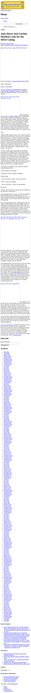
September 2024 (8, 381)
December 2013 (8, 542)
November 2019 (8, 439)
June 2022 (6, 398)
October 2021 (7, 410)
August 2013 (7, 548)
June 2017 (6, 481)
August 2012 (7, 565)
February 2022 (7, 404)
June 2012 (6, 568)
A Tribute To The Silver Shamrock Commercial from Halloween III (16, 646)
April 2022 (6, 401)
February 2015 (7, 522)
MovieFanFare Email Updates (11, 676)
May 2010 (6, 604)
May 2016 (6, 500)
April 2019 (6, 449)
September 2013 (8, 546)
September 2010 (8, 599)
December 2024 (8, 376)
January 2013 (7, 558)
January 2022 (7, 405)
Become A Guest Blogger (10, 679)
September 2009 (8, 616)
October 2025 (7, 362)
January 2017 (7, 488)
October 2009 (7, 615)
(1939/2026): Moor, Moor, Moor (17, 664)
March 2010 (7, 607)
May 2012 (6, 570)
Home (5, 21)
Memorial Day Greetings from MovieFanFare (15, 662)
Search (3, 29)
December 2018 (8, 455)
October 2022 (7, 392)
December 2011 (8, 577)
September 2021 (8, 411)
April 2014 (6, 536)
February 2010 (7, 609)
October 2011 (7, 580)
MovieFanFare (14, 684)
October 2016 (7, 493)
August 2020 (7, 426)
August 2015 (7, 513)
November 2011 (8, 578)
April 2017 (6, 484)
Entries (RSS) (7, 689)
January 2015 (7, 523)
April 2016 (6, 501)
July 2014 (6, 532)
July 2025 (6, 366)
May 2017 (6, 482)
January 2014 (7, 541)
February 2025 (7, 373)
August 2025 (7, 365)
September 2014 (8, 529)
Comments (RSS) (8, 691)
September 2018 (8, 459)
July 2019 (6, 445)
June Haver (8, 89)
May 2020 (6, 430)
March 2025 (7, 372)
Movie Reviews (24, 45)
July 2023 (6, 384)
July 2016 (6, 497)
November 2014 (8, 526)
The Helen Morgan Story (17, 272)
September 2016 (8, 494)
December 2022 (8, 389)
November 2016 (8, 491)
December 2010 (8, 594)
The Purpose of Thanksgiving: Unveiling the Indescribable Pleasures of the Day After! (15, 639)
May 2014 (6, 535)
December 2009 (8, 612)
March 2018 (7, 468)
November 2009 (8, 613)
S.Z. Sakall (7, 92)
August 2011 (7, 583)
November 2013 (8, 543)
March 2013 (7, 555)
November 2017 (8, 474)
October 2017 (7, 475)
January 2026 (7, 357)
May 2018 (6, 465)
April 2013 (6, 554)
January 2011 (7, 593)
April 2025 (6, 371)
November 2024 (8, 378)
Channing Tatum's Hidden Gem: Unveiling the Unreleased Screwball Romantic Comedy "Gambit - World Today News (17, 634)
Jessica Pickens (10, 43)
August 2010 (7, 600)
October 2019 (7, 440)
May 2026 (6, 352)
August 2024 (7, 382)
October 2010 (7, 597)
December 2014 (8, 525)
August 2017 (7, 478)
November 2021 (8, 408)
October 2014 (7, 527)
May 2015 (6, 517)
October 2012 (7, 562)
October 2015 (7, 510)
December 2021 (8, 407)
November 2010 (8, 596)
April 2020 (6, 432)
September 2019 (8, 442)
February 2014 (7, 539)
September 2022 (8, 394)
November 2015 (8, 509)
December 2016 (8, 490)
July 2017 (6, 480)
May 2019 (6, 448)
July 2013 (6, 549)
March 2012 (7, 572)
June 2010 (6, 603)
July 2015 (6, 514)
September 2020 (8, 424)
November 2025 (8, 360)
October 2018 (7, 458)
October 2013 (7, 545)
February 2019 (7, 452)
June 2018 (6, 464)
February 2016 (7, 504)
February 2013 (7, 556)
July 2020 (6, 427)
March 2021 (7, 420)
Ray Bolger (24, 89)
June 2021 (6, 416)
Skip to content (4, 18)
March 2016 (7, 503)
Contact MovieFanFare (9, 681)
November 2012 (8, 561)
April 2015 (6, 519)
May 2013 (6, 552)
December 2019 (8, 437)
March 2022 (7, 403)
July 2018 (6, 462)
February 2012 (7, 574)
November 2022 (8, 391)
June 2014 (6, 533)
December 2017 (8, 472)
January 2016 (7, 506)
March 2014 (7, 538)
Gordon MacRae (16, 89)
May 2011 (6, 587)
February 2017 (7, 487)
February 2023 (7, 387)
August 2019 (7, 443)
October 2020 (7, 423)
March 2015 (7, 520)
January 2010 (7, 610)
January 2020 (7, 436)
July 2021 (6, 414)
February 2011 (7, 591)
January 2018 (7, 471)
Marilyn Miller (14, 116)
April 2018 (6, 466)
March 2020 (7, 433)
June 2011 (6, 586)
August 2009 (7, 618)
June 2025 (6, 368)
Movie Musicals (16, 45)
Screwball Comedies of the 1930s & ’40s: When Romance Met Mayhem (16, 636)
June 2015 (6, 516)
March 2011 (7, 590)
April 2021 (6, 418)
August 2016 (7, 495)
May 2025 (6, 369)
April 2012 (6, 571)
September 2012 (8, 564)
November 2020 (8, 421)
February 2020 (7, 434)
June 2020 (6, 429)
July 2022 (6, 397)
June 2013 (6, 551)
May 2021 (6, 417)
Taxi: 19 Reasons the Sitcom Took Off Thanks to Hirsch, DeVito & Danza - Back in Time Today (16, 627)
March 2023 (7, 385)
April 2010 (6, 606)
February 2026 (7, 356)
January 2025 (7, 375)
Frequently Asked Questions (11, 678)
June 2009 (6, 620)
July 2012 (6, 567)
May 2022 (6, 400)
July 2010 (6, 602)
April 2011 (6, 588)
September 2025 (8, 363)
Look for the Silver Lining (18, 81)
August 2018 (7, 461)
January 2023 (7, 388)
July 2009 (6, 619)
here (2, 273)
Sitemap (6, 688)
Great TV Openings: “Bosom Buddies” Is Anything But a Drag (17, 641)
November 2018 (8, 456)
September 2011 (8, 581)
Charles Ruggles (5, 91)
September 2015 (8, 511)
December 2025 (8, 359)
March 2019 (7, 450)
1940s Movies (7, 45)
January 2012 (7, 575)
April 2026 (6, 353)
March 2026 (7, 355)
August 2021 (7, 413)
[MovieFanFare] (12, 9)
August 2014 (7, 530)
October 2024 (7, 379)
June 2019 (6, 446)
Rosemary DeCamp (14, 91)
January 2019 (7, 453)
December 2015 (8, 507)
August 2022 (7, 395)
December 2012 (8, 559)
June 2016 (6, 498)
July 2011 (6, 584)
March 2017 (7, 485)
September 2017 (8, 477)
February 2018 (7, 469)
